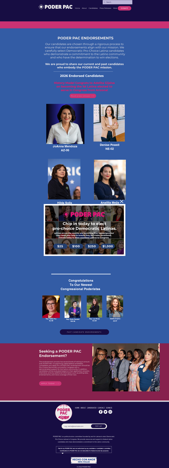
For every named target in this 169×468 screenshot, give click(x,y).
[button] (121, 201)
